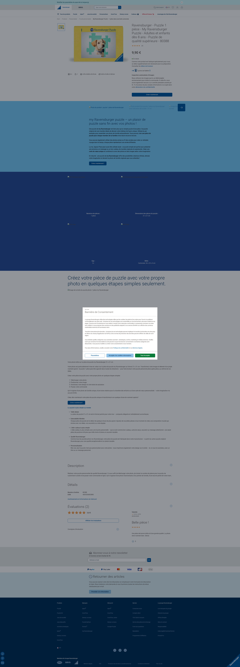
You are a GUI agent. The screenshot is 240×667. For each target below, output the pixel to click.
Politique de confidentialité (121, 348)
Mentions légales (137, 348)
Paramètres (95, 355)
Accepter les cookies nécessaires (120, 355)
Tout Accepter (145, 355)
